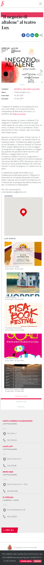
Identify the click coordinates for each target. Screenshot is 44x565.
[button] (41, 35)
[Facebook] (23, 35)
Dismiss (37, 561)
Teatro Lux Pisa (19, 114)
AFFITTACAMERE (10, 424)
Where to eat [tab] (21, 401)
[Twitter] (28, 35)
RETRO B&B (8, 472)
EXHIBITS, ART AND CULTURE (26, 89)
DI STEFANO (8, 497)
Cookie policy (26, 561)
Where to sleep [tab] (21, 396)
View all (9, 530)
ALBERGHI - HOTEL (11, 500)
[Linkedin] (32, 35)
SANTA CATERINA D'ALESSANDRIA (18, 421)
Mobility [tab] (21, 407)
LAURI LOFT (8, 446)
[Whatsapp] (37, 35)
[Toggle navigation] (40, 4)
